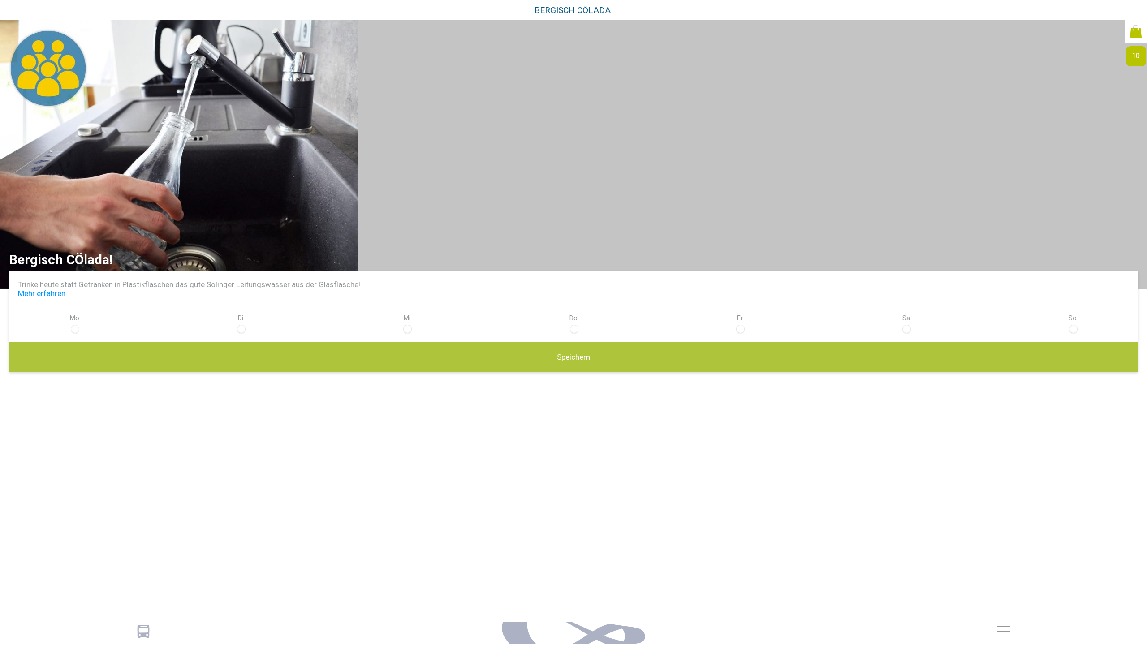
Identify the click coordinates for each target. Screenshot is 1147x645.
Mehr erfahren (41, 293)
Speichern (573, 357)
